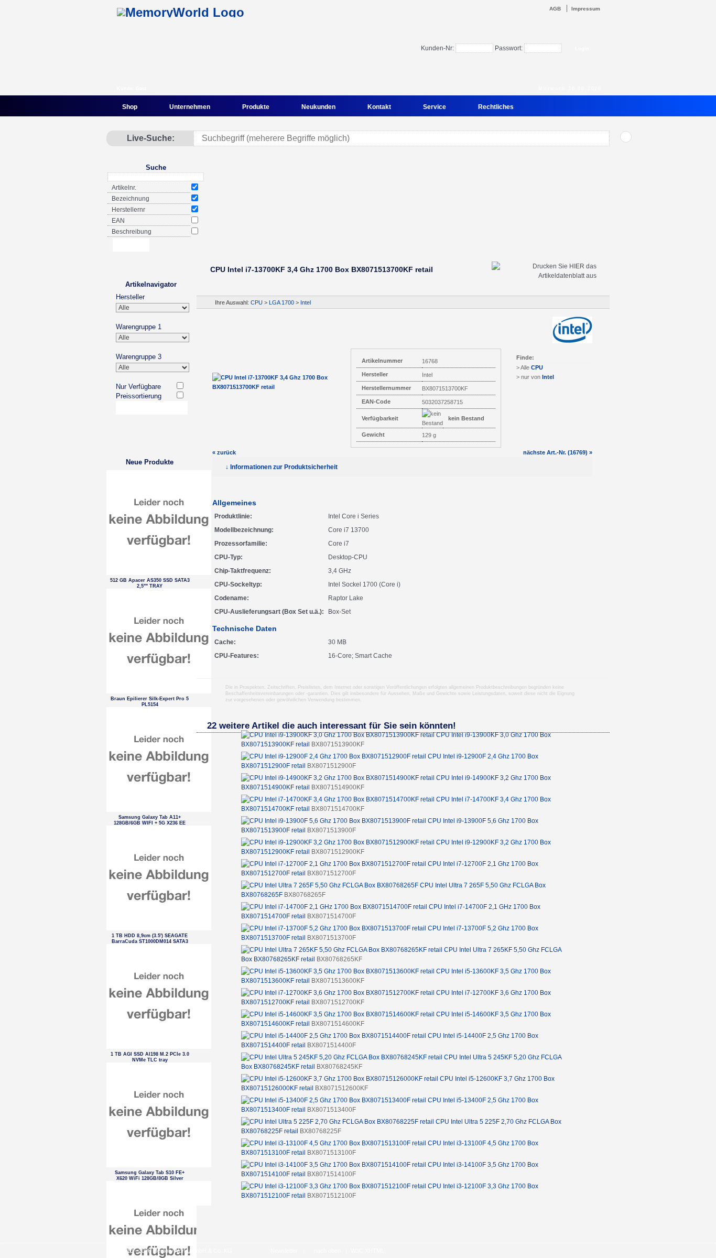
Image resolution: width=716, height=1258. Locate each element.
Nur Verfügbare (138, 387)
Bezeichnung (130, 198)
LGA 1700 (281, 302)
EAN (118, 220)
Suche (156, 167)
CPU (257, 302)
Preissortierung (138, 396)
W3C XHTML (367, 1251)
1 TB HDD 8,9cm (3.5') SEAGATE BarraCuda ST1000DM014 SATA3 (150, 938)
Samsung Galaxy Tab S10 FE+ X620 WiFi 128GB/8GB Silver (150, 1175)
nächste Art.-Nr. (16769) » (557, 452)
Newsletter (284, 1251)
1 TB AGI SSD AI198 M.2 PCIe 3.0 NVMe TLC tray (150, 1056)
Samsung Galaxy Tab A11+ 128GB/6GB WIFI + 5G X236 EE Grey (150, 820)
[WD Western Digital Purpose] (402, 227)
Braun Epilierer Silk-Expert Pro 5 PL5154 (150, 701)
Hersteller (130, 297)
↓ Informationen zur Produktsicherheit (281, 467)
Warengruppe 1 (138, 327)
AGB (555, 9)
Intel (305, 302)
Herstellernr (128, 209)
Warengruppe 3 (138, 357)
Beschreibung (131, 231)
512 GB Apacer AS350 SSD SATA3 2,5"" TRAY (150, 583)
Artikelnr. (124, 187)
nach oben (327, 1251)
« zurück (224, 452)
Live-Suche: (151, 138)
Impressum (585, 9)
